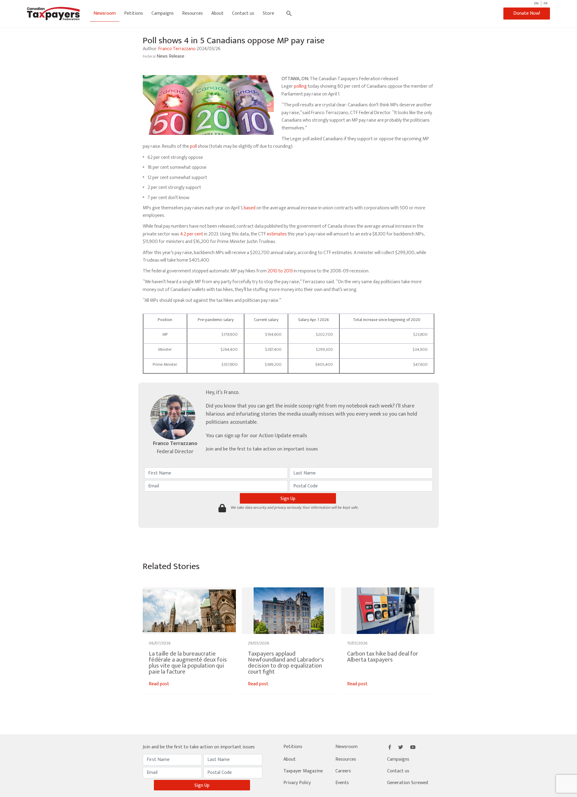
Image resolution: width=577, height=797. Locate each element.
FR (546, 3)
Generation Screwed (407, 783)
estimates (277, 234)
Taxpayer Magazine (303, 771)
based (249, 208)
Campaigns (162, 13)
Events (342, 783)
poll (193, 146)
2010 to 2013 (280, 271)
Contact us (243, 13)
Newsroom (104, 13)
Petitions (133, 13)
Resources (192, 13)
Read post (159, 684)
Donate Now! (526, 13)
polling (300, 86)
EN (536, 3)
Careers (343, 771)
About (217, 13)
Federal (150, 56)
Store (268, 13)
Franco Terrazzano (177, 49)
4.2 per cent (191, 234)
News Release (170, 56)
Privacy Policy (297, 783)
